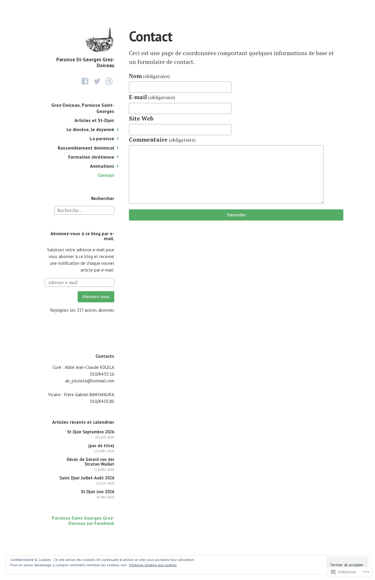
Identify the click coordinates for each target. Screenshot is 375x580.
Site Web (141, 118)
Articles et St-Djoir (94, 120)
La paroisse (102, 138)
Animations (102, 166)
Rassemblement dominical (86, 148)
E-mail (152, 97)
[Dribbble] (109, 81)
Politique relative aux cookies (153, 565)
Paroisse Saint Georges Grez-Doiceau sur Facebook (83, 520)
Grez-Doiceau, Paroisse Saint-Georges (82, 108)
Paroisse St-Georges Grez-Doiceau (85, 62)
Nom (149, 75)
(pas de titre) (101, 445)
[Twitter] (97, 81)
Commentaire (162, 139)
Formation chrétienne (91, 157)
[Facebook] (85, 81)
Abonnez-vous (96, 296)
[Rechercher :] (84, 210)
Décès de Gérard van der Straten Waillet (90, 462)
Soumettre (236, 214)
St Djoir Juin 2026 (97, 491)
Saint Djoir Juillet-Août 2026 (86, 478)
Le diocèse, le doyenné (90, 129)
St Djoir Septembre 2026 (90, 432)
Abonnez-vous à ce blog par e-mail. (82, 236)
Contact (106, 175)
